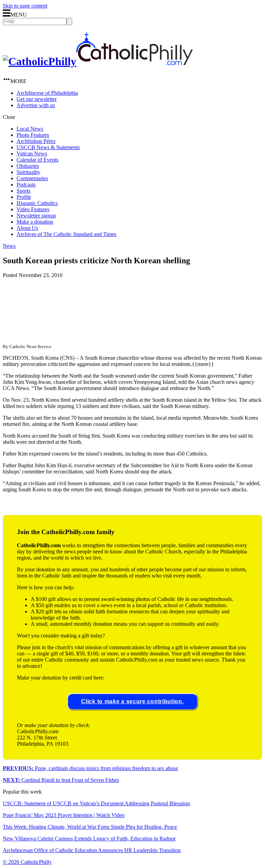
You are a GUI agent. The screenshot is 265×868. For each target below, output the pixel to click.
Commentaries (32, 178)
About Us (27, 228)
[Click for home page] (98, 61)
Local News (30, 129)
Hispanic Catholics (37, 203)
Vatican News (32, 153)
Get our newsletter (37, 99)
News (9, 246)
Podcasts (26, 184)
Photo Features (33, 135)
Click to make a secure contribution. (132, 701)
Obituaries (28, 166)
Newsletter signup (36, 215)
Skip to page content (25, 6)
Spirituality (28, 172)
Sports (23, 191)
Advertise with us (36, 105)
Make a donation (35, 222)
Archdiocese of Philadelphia (47, 93)
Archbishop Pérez (36, 141)
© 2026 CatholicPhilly (27, 862)
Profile (24, 197)
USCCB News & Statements (48, 147)
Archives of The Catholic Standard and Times (66, 234)
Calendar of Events (37, 160)
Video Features (33, 209)
